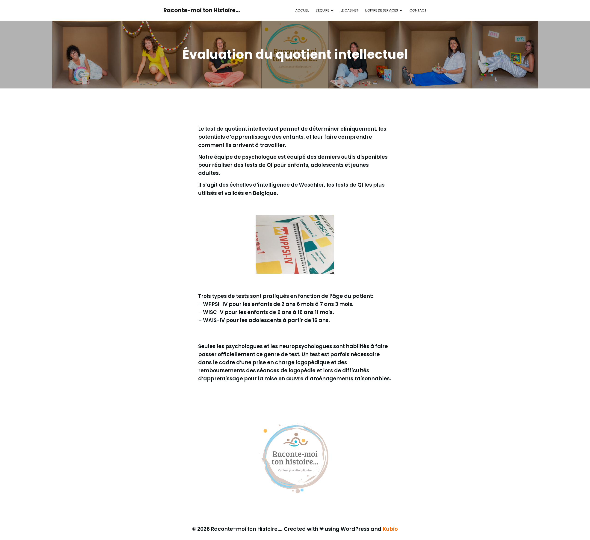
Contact (418, 10)
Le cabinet (349, 10)
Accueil (302, 10)
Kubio (390, 529)
